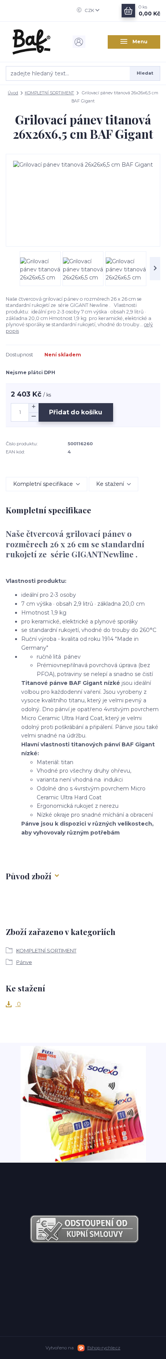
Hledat (145, 73)
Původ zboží (28, 876)
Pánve (24, 962)
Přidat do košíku (75, 412)
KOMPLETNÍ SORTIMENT (49, 92)
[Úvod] (32, 42)
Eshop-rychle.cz (103, 1347)
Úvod (13, 92)
